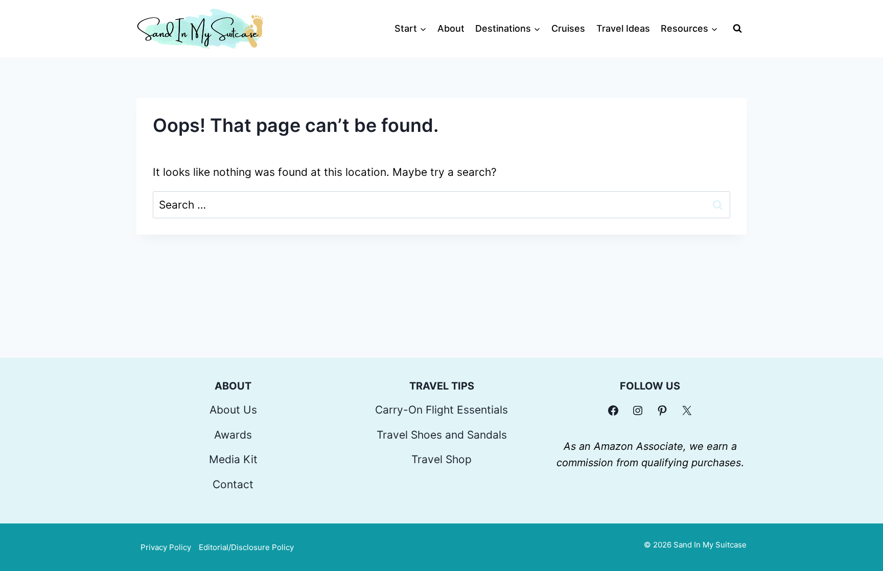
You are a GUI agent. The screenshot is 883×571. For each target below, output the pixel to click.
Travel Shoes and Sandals (442, 434)
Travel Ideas (623, 28)
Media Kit (233, 459)
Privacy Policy (166, 547)
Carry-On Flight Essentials (441, 409)
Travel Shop (441, 459)
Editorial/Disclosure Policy (246, 547)
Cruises (568, 28)
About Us (233, 409)
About (450, 28)
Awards (233, 434)
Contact (233, 484)
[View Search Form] (737, 28)
